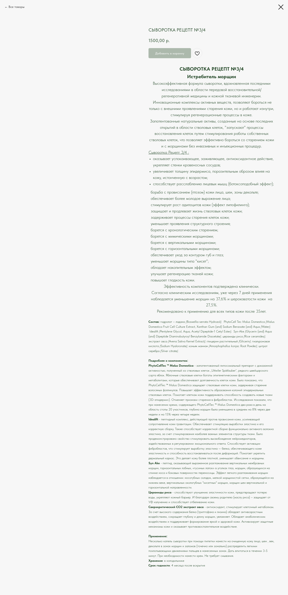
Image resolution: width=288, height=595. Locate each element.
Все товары (17, 7)
